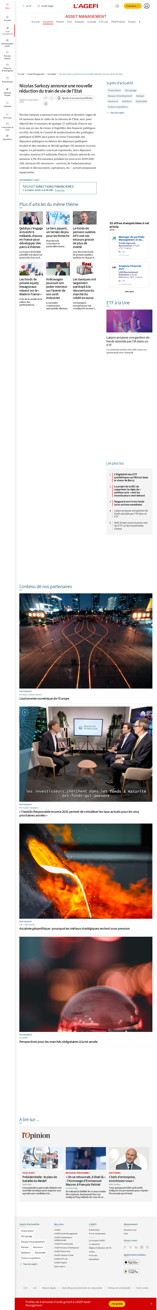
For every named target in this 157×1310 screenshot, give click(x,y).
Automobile (141, 101)
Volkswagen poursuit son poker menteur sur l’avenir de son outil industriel (56, 288)
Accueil (21, 74)
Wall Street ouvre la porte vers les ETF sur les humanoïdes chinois (131, 525)
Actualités (52, 74)
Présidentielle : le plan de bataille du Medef (39, 1179)
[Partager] (46, 98)
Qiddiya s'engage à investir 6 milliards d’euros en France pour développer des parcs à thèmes (31, 237)
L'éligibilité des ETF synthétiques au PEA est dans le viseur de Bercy (131, 477)
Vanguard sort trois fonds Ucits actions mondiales (129, 503)
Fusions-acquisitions (118, 106)
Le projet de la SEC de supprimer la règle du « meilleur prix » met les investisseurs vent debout (129, 491)
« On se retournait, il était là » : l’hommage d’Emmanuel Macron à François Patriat (85, 1180)
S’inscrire (60, 190)
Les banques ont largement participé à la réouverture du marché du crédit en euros (84, 288)
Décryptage (130, 90)
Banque (140, 95)
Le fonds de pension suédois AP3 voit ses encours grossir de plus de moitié (84, 237)
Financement (114, 90)
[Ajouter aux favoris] (51, 98)
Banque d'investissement (120, 95)
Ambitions (127, 101)
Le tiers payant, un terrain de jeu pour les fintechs (57, 232)
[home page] (86, 5)
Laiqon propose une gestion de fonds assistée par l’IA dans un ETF (127, 341)
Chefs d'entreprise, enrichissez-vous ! (122, 1179)
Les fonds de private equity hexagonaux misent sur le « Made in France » (30, 286)
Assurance (113, 101)
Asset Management (36, 74)
